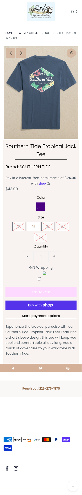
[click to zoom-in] (71, 53)
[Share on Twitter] (40, 368)
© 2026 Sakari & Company (24, 480)
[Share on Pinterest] (68, 368)
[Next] (21, 53)
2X (40, 237)
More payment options (41, 315)
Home (8, 33)
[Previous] (10, 53)
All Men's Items (28, 33)
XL (62, 226)
